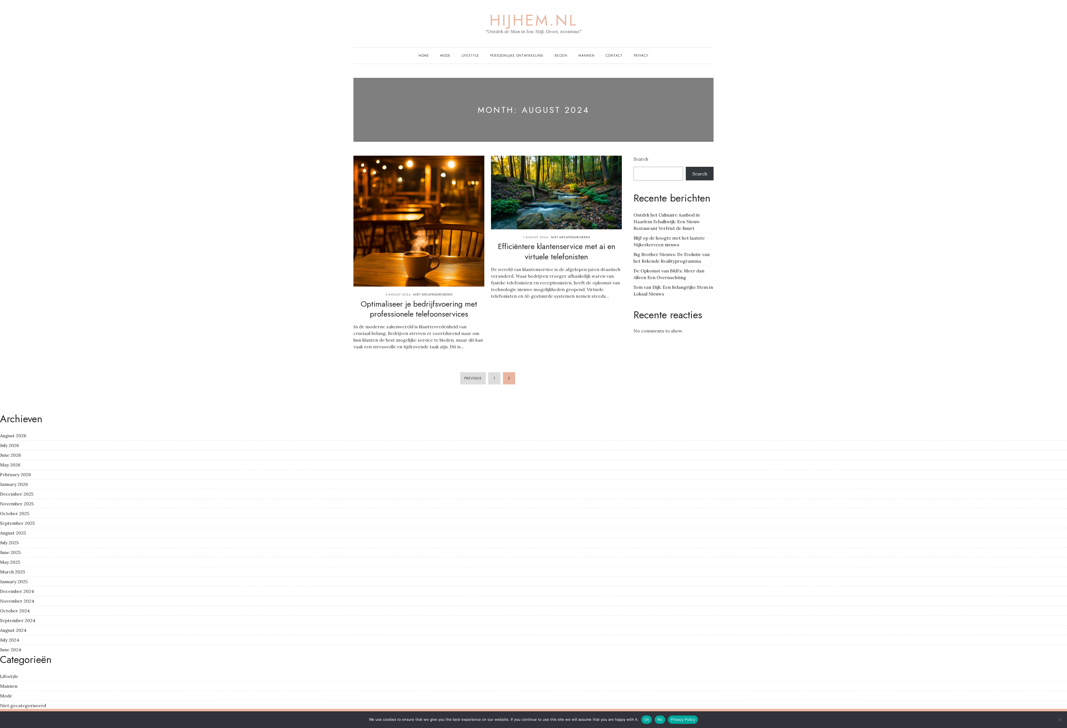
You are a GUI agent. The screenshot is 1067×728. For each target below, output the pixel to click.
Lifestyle (470, 55)
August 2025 (13, 533)
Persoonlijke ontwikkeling (517, 55)
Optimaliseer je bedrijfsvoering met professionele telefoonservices (419, 309)
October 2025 (14, 513)
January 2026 (14, 484)
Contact (614, 55)
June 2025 (10, 552)
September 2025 (17, 523)
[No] (1060, 719)
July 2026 (9, 445)
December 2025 (16, 494)
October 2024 (15, 610)
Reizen (561, 55)
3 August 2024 (397, 294)
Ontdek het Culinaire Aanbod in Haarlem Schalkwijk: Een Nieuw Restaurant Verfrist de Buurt (667, 221)
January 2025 (14, 581)
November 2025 (17, 503)
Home (423, 55)
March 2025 (12, 572)
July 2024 (9, 640)
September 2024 (17, 620)
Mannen (587, 55)
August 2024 (13, 630)
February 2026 (15, 474)
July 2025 (9, 542)
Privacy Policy (683, 719)
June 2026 (10, 455)
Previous (473, 378)
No (660, 719)
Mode (445, 55)
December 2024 (17, 591)
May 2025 (10, 562)
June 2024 (10, 649)
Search (641, 159)
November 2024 (17, 601)
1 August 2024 (535, 237)
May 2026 (10, 465)
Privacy (641, 55)
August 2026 (13, 435)
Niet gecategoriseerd (433, 294)
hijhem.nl (534, 20)
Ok (646, 719)
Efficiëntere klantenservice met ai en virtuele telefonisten (556, 251)
